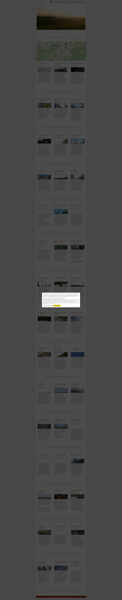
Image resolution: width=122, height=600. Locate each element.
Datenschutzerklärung (64, 297)
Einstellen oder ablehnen (48, 305)
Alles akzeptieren (57, 305)
